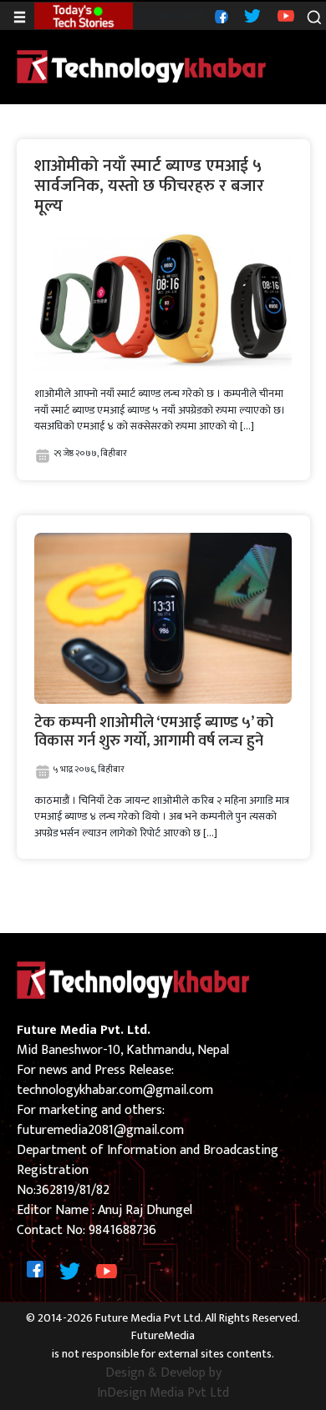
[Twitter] (250, 15)
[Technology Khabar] (142, 66)
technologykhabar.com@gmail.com (115, 1090)
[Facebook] (219, 15)
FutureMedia (163, 1336)
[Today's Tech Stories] (83, 15)
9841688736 (122, 1230)
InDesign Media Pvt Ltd (163, 1393)
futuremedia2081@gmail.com (100, 1130)
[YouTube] (283, 15)
